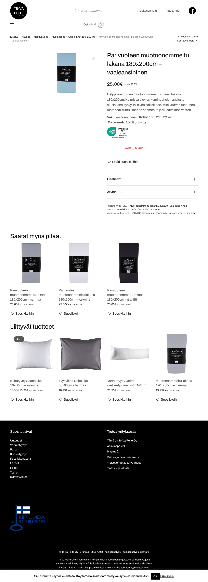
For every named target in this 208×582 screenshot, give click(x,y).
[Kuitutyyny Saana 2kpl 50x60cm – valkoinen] (31, 353)
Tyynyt (14, 472)
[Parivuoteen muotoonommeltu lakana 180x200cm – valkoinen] (80, 263)
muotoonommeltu (161, 213)
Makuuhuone (41, 36)
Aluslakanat (58, 36)
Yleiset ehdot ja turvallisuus (124, 462)
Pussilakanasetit (20, 458)
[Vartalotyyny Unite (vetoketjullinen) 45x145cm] (128, 353)
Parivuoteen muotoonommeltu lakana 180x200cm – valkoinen (77, 295)
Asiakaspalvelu (147, 10)
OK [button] (155, 576)
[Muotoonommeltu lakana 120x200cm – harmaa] (177, 353)
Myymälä (113, 451)
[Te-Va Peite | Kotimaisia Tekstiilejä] (18, 11)
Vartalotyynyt (18, 445)
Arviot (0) (114, 192)
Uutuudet (16, 440)
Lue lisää (167, 576)
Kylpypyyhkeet (19, 476)
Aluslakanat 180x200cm (81, 36)
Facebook (192, 10)
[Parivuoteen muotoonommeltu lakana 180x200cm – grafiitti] (128, 263)
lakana (146, 213)
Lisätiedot (114, 179)
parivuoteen (178, 213)
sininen (191, 213)
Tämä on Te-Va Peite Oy (122, 440)
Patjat (13, 449)
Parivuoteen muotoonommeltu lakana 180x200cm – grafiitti (125, 295)
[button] (123, 162)
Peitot (13, 467)
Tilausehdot (172, 10)
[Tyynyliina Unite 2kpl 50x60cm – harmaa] (80, 353)
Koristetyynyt (18, 454)
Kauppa (26, 36)
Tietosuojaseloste (118, 468)
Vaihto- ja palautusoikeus (123, 457)
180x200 (136, 213)
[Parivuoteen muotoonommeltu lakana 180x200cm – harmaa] (31, 263)
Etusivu (14, 36)
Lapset (14, 463)
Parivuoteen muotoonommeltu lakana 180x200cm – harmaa (28, 295)
